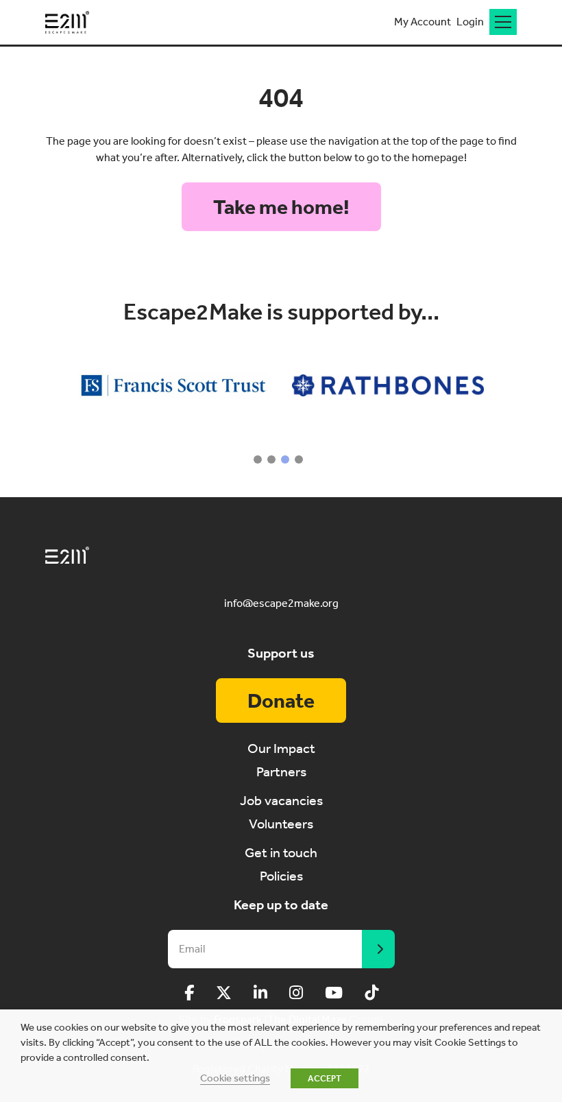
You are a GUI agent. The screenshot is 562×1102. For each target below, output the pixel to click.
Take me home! (281, 207)
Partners (281, 771)
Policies (281, 875)
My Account (422, 21)
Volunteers (281, 823)
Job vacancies (281, 800)
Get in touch (281, 852)
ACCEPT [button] (324, 1078)
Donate (281, 700)
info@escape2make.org (281, 603)
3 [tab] (285, 459)
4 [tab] (299, 459)
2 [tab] (271, 459)
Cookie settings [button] (235, 1078)
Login (470, 21)
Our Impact (281, 748)
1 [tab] (258, 459)
